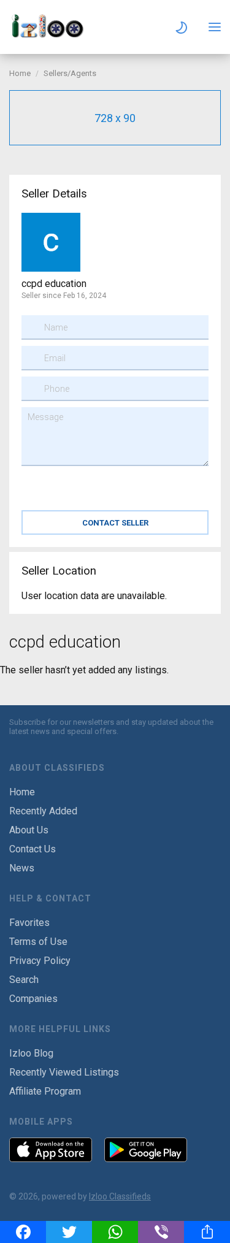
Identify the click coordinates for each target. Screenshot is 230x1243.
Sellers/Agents (70, 73)
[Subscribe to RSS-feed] (82, 1218)
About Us (28, 830)
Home (20, 73)
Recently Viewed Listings (64, 1072)
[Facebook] (23, 1232)
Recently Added (43, 811)
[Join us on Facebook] (16, 1218)
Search (24, 979)
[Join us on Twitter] (47, 1218)
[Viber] (161, 1232)
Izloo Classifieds (120, 1196)
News (21, 868)
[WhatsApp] (115, 1232)
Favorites (29, 922)
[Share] (207, 1232)
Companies (33, 998)
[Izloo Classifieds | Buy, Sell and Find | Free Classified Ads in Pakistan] (52, 34)
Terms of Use (38, 941)
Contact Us (32, 849)
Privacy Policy (40, 960)
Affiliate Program (45, 1091)
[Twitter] (69, 1232)
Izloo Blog (31, 1053)
